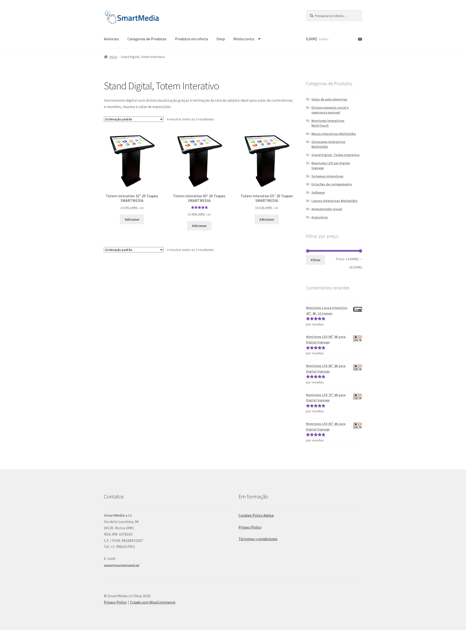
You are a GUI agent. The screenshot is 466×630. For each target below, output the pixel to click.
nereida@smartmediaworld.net (121, 565)
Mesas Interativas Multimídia (333, 134)
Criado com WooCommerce (152, 602)
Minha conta (243, 38)
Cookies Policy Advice (256, 515)
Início (113, 57)
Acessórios (319, 217)
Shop (220, 38)
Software (318, 192)
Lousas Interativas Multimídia (334, 201)
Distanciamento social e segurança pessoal (330, 110)
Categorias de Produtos (146, 38)
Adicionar (132, 219)
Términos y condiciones (258, 538)
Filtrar (315, 260)
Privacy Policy (250, 527)
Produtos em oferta (191, 38)
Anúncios (111, 38)
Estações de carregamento (331, 184)
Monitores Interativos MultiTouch (327, 123)
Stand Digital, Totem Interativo (335, 155)
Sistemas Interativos (327, 176)
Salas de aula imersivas (329, 99)
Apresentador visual (326, 209)
